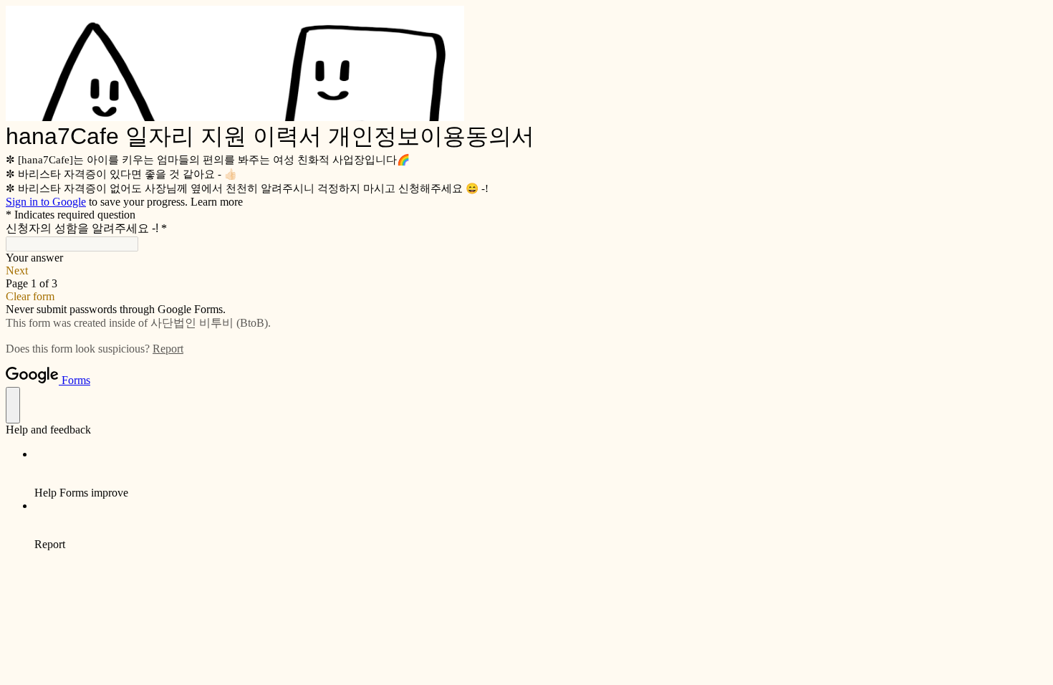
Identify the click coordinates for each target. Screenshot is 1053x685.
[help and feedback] (13, 405)
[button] (526, 270)
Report (168, 348)
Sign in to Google (46, 202)
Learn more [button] (217, 202)
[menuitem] (540, 473)
